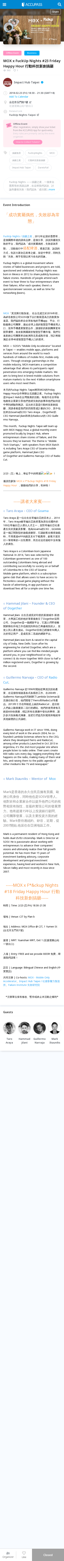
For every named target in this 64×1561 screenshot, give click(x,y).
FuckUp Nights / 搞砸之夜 (17, 236)
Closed (48, 1555)
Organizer (8, 1557)
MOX (52, 153)
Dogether (14, 608)
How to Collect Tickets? (27, 142)
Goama (43, 511)
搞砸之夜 (16, 160)
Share (55, 11)
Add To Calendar (18, 96)
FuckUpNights (35, 153)
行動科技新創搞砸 (36, 160)
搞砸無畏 (16, 153)
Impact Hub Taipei (21, 167)
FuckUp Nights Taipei (22, 115)
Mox (52, 779)
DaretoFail (43, 167)
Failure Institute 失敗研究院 (24, 985)
